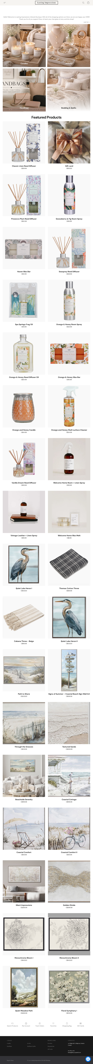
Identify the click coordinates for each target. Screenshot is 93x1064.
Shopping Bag (67, 1026)
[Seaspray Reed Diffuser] (69, 248)
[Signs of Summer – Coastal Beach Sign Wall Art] (69, 670)
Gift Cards (80, 1026)
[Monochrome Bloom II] (69, 934)
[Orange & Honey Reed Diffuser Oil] (24, 353)
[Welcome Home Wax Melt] (69, 512)
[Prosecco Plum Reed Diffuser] (24, 195)
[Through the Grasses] (24, 723)
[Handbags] (24, 87)
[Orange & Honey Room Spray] (69, 301)
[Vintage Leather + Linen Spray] (24, 512)
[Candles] (24, 42)
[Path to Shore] (24, 670)
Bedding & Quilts (31, 1046)
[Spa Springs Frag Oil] (24, 301)
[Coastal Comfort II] (69, 829)
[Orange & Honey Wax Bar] (69, 353)
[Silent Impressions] (24, 881)
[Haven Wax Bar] (24, 248)
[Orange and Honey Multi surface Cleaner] (69, 406)
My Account (26, 1026)
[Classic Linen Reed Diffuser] (24, 142)
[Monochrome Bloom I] (24, 934)
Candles (9, 1043)
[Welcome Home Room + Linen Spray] (69, 459)
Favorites (53, 1026)
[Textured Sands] (69, 723)
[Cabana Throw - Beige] (24, 617)
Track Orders (39, 1026)
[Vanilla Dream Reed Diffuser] (24, 459)
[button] (46, 3)
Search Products (12, 1026)
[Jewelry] (68, 42)
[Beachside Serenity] (24, 776)
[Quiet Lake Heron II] (69, 617)
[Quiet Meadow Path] (24, 987)
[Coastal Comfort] (24, 829)
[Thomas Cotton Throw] (69, 565)
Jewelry (29, 1043)
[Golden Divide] (69, 881)
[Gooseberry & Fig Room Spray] (69, 195)
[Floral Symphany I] (69, 987)
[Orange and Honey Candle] (24, 406)
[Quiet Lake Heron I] (24, 565)
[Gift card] (69, 142)
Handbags (9, 1046)
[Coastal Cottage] (69, 776)
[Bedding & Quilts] (68, 87)
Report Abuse (10, 1060)
